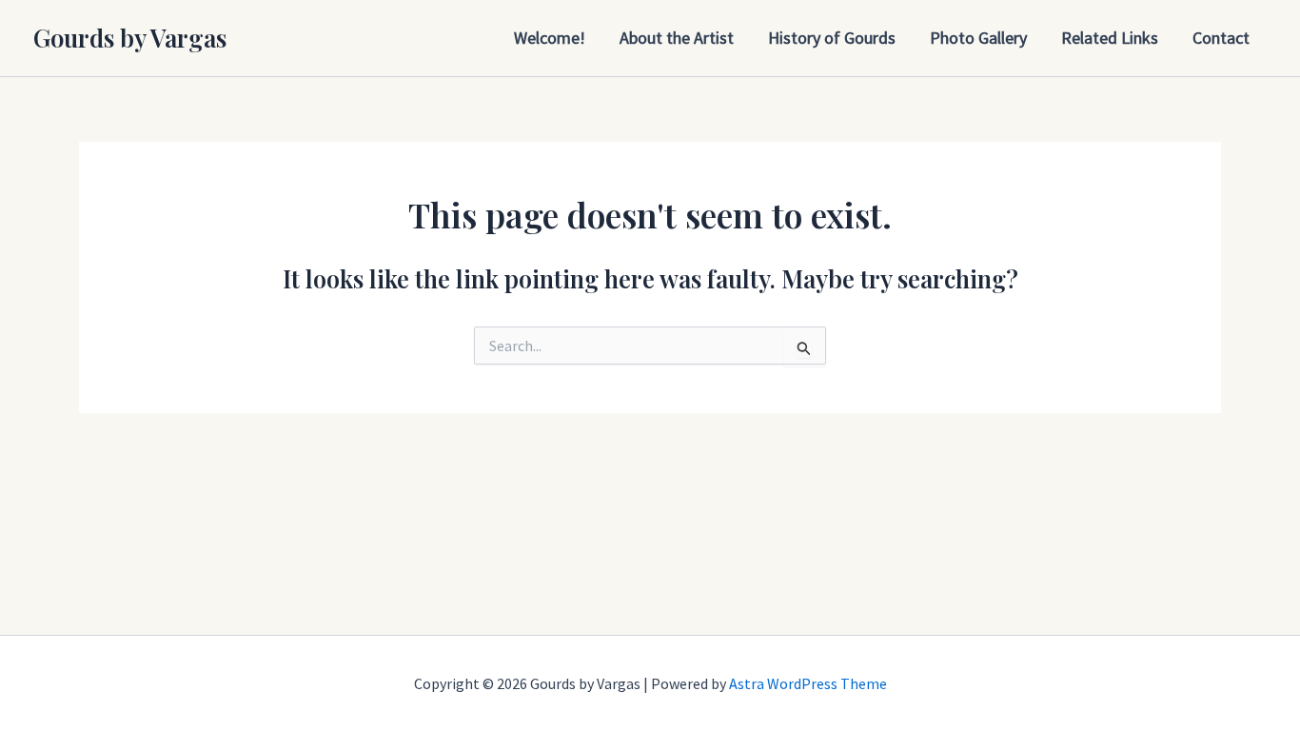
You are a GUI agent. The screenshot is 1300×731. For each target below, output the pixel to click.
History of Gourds (832, 38)
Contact (1221, 38)
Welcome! (549, 38)
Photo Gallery (978, 38)
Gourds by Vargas (130, 37)
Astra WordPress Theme (808, 683)
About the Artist (677, 38)
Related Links (1109, 38)
